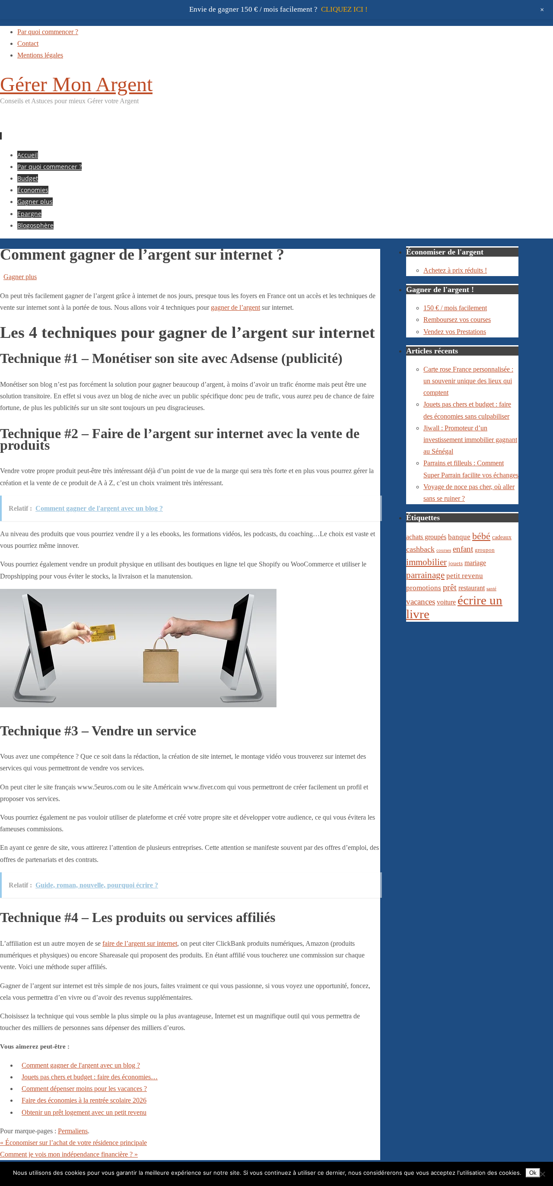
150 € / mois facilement (455, 308)
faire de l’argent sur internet (139, 943)
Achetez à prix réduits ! (455, 270)
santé (491, 588)
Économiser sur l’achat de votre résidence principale (73, 1142)
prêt (450, 587)
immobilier (426, 562)
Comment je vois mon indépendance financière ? (69, 1154)
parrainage (425, 575)
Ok (533, 1173)
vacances (420, 601)
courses (443, 550)
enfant (463, 548)
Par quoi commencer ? (47, 31)
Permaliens (73, 1131)
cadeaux (502, 537)
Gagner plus (20, 276)
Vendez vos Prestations (454, 331)
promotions (423, 588)
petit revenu (464, 576)
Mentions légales (40, 55)
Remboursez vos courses (457, 319)
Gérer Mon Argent (76, 84)
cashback (420, 549)
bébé (481, 536)
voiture (446, 602)
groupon (485, 550)
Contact (27, 43)
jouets (455, 563)
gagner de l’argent (235, 307)
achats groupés (426, 537)
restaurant (471, 587)
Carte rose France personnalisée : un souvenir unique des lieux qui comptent (468, 381)
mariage (475, 562)
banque (459, 537)
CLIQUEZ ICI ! (344, 9)
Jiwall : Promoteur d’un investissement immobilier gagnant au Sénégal (470, 439)
